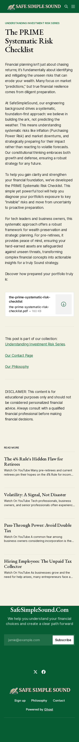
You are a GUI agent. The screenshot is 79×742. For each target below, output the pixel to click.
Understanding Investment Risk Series (32, 23)
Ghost (48, 709)
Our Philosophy (17, 367)
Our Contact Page (19, 356)
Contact (59, 700)
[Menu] (73, 6)
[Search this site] (66, 6)
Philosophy (39, 700)
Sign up (20, 700)
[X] (35, 672)
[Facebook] (44, 672)
